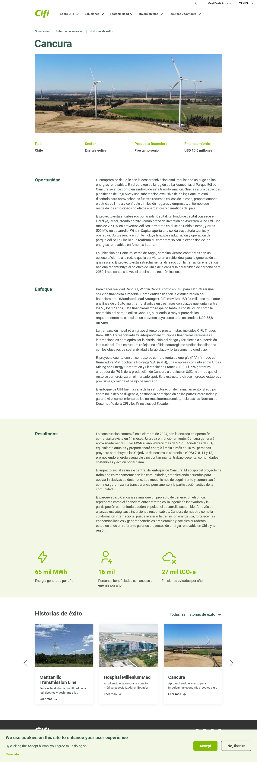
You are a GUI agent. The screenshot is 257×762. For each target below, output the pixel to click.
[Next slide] (231, 664)
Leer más (46, 699)
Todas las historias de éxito (192, 614)
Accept (205, 746)
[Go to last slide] (26, 664)
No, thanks (236, 746)
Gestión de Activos (219, 3)
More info (12, 754)
